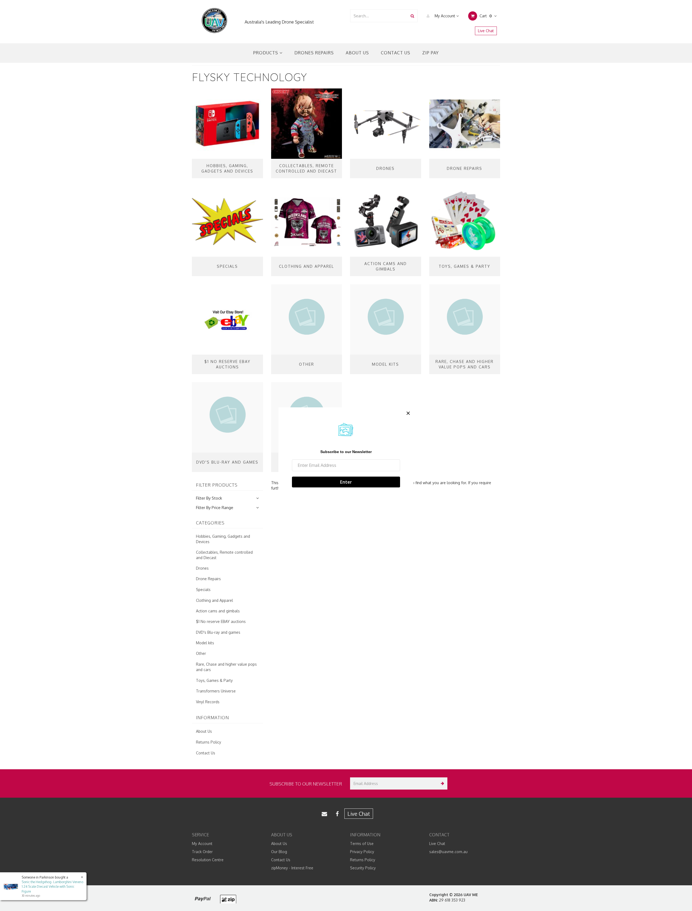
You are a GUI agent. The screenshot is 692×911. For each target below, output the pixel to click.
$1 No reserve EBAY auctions (221, 621)
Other (201, 653)
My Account (445, 16)
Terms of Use (362, 843)
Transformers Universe (216, 691)
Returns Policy (208, 742)
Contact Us (395, 52)
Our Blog (279, 851)
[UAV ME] (214, 20)
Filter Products (217, 485)
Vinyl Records (207, 701)
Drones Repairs (314, 52)
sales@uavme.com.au (448, 851)
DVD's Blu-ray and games (218, 632)
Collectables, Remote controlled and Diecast (224, 555)
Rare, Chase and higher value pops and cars (226, 667)
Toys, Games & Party (214, 680)
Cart (485, 16)
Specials (203, 589)
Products (266, 52)
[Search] (412, 16)
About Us (357, 52)
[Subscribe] (441, 783)
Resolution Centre (208, 859)
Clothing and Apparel (214, 600)
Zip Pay (430, 52)
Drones (202, 568)
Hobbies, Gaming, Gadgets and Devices (223, 539)
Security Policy (363, 868)
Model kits (205, 643)
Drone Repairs (208, 578)
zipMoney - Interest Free (292, 868)
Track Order (202, 851)
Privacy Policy (362, 851)
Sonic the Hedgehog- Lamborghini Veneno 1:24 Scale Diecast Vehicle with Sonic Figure (52, 886)
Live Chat (486, 30)
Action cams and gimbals (218, 611)
